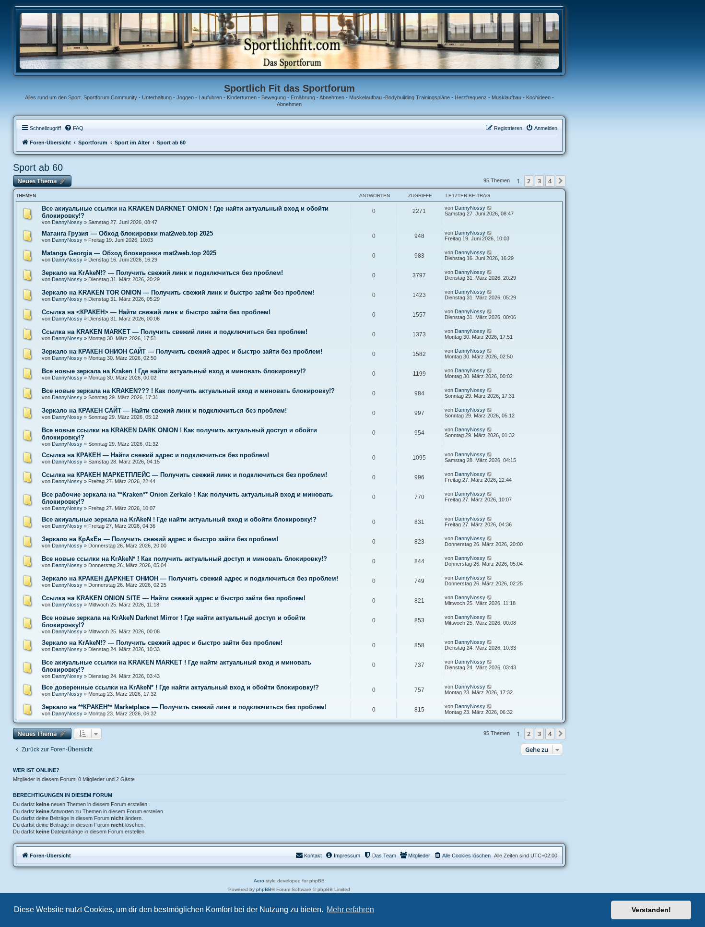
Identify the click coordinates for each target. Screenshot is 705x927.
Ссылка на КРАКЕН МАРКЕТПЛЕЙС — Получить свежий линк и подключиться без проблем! (184, 474)
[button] (560, 181)
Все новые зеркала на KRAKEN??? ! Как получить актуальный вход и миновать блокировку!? (188, 390)
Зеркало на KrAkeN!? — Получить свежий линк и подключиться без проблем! (162, 272)
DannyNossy (67, 222)
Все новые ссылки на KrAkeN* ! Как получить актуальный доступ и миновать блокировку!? (184, 558)
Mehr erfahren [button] (350, 909)
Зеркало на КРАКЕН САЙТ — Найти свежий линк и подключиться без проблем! (164, 410)
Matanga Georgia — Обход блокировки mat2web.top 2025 (129, 253)
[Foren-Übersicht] (289, 40)
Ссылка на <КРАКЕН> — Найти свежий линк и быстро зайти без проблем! (156, 312)
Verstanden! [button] (651, 910)
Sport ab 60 (38, 167)
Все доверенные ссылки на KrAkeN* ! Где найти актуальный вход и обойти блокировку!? (180, 687)
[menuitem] (73, 128)
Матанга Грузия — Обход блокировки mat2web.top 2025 (127, 233)
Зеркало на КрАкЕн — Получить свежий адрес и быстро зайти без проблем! (160, 539)
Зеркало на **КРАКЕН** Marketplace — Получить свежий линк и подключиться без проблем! (184, 707)
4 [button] (550, 181)
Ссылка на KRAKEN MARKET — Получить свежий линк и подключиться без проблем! (174, 331)
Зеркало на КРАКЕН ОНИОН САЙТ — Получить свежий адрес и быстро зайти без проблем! (182, 351)
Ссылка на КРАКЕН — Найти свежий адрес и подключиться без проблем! (155, 455)
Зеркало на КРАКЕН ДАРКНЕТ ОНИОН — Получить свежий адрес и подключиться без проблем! (190, 578)
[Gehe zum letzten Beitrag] (490, 208)
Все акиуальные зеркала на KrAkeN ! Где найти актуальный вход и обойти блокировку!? (179, 519)
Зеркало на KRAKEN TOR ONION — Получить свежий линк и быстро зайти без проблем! (178, 292)
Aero (259, 880)
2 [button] (528, 181)
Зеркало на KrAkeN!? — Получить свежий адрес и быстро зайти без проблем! (162, 642)
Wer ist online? (36, 770)
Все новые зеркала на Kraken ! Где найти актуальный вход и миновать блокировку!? (174, 371)
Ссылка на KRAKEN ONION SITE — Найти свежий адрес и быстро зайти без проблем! (174, 598)
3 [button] (539, 181)
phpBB (263, 889)
